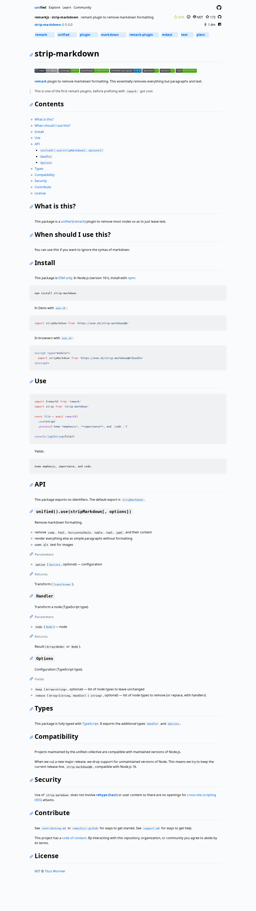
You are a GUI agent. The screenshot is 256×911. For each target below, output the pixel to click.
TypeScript (90, 723)
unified (67, 34)
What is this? (44, 119)
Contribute (43, 187)
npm (131, 278)
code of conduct (74, 838)
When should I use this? (52, 125)
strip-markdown (65, 17)
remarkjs (42, 17)
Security (41, 181)
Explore (54, 7)
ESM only (65, 278)
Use (37, 138)
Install (39, 132)
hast (113, 795)
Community (82, 7)
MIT (199, 17)
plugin (88, 34)
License (40, 193)
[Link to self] (32, 55)
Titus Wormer (55, 871)
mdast (169, 34)
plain (202, 34)
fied (40, 7)
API (37, 144)
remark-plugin (143, 34)
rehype (101, 795)
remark (44, 34)
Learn (67, 7)
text (186, 34)
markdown (113, 34)
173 (212, 17)
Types (39, 168)
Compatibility (45, 175)
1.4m (211, 24)
